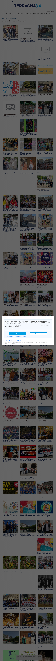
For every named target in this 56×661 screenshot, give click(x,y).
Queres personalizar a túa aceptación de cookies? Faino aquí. (17, 336)
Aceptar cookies (17, 333)
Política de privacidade (17, 340)
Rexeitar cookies (38, 333)
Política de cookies (8, 340)
